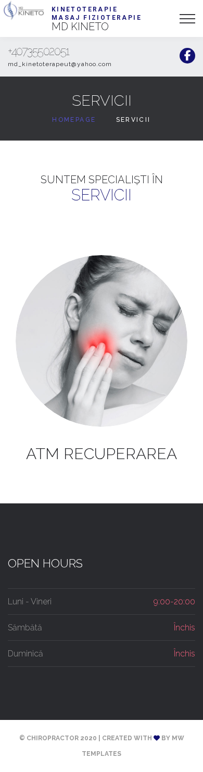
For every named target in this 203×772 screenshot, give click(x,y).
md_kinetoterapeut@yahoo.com (60, 64)
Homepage (74, 119)
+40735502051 (38, 51)
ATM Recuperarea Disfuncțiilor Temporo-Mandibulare (101, 454)
